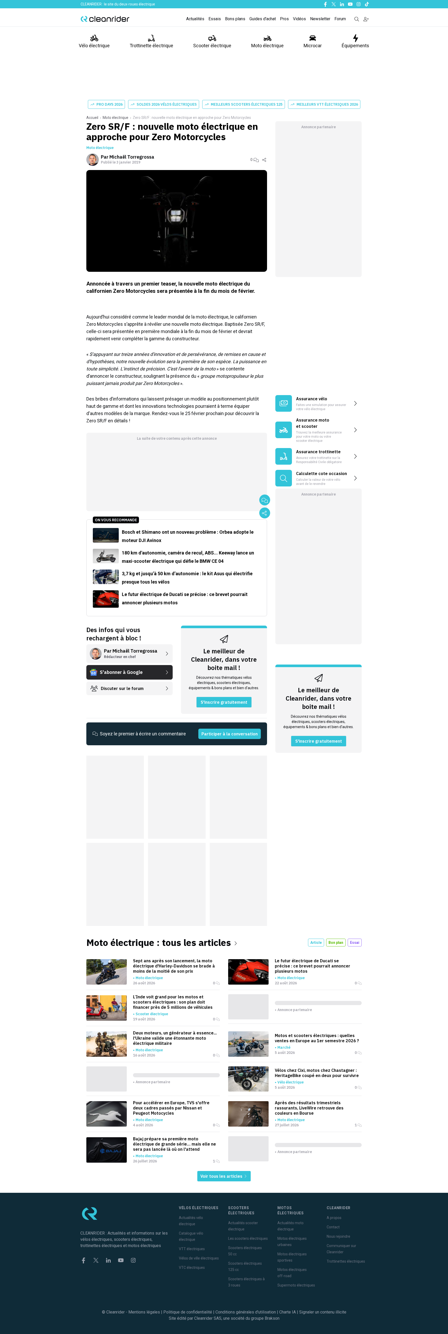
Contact (333, 1227)
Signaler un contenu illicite (322, 1312)
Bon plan (335, 942)
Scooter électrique (212, 45)
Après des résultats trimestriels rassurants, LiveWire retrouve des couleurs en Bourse (309, 1108)
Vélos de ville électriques (199, 1258)
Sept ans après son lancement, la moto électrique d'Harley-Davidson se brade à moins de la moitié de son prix (174, 966)
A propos (334, 1218)
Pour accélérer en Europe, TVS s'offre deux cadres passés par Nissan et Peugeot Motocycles (171, 1108)
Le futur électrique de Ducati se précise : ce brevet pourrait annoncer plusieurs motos (312, 966)
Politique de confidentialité (187, 1312)
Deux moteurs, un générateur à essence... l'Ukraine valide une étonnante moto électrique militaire (175, 1038)
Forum (340, 18)
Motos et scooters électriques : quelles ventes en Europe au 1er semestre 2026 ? (317, 1038)
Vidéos (299, 18)
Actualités (195, 18)
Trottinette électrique (151, 45)
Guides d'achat (262, 18)
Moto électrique (267, 45)
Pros (284, 18)
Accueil (92, 118)
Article (316, 942)
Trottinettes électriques (346, 1261)
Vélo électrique (94, 45)
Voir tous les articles (221, 1176)
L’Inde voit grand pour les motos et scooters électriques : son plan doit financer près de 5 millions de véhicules (173, 1002)
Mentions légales (144, 1312)
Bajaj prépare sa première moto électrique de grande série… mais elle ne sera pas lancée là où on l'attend (174, 1144)
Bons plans (235, 18)
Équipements (355, 45)
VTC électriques (192, 1267)
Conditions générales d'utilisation (245, 1312)
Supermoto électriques (296, 1285)
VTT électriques (192, 1249)
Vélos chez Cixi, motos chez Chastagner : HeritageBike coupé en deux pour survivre (317, 1073)
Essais (214, 18)
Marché (283, 1047)
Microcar (313, 45)
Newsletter (320, 18)
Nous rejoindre (338, 1236)
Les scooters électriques (248, 1238)
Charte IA (287, 1312)
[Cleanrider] (105, 18)
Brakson (272, 1318)
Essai (354, 942)
